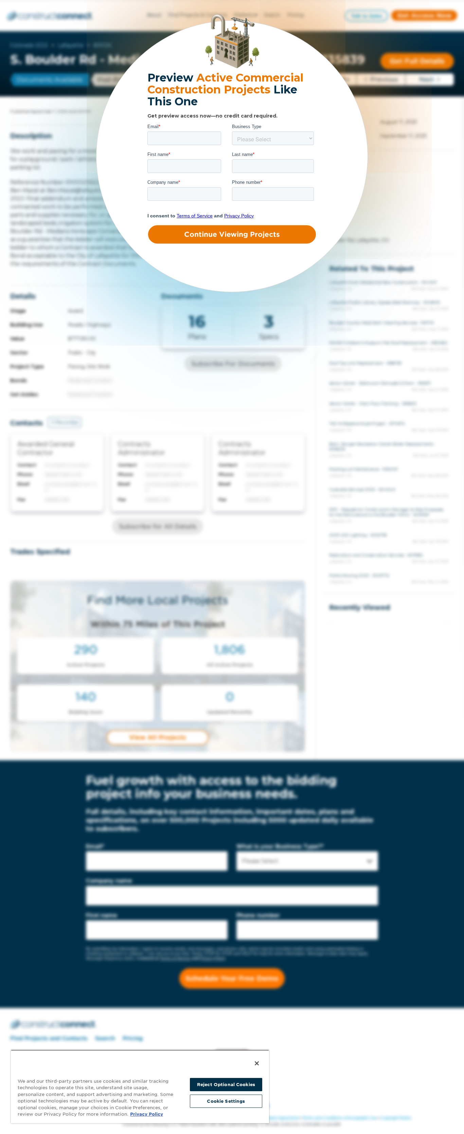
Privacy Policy (146, 1114)
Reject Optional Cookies (226, 1084)
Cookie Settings (226, 1101)
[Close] (256, 1063)
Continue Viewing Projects (232, 234)
